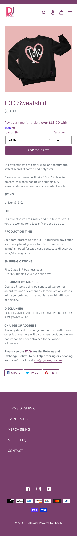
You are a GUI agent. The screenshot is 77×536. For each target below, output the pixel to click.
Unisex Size (12, 132)
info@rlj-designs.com (48, 360)
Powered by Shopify (50, 523)
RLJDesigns (31, 523)
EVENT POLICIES (20, 419)
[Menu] (70, 12)
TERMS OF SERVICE (22, 408)
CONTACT (15, 451)
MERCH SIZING (19, 429)
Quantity (59, 132)
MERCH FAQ (17, 440)
